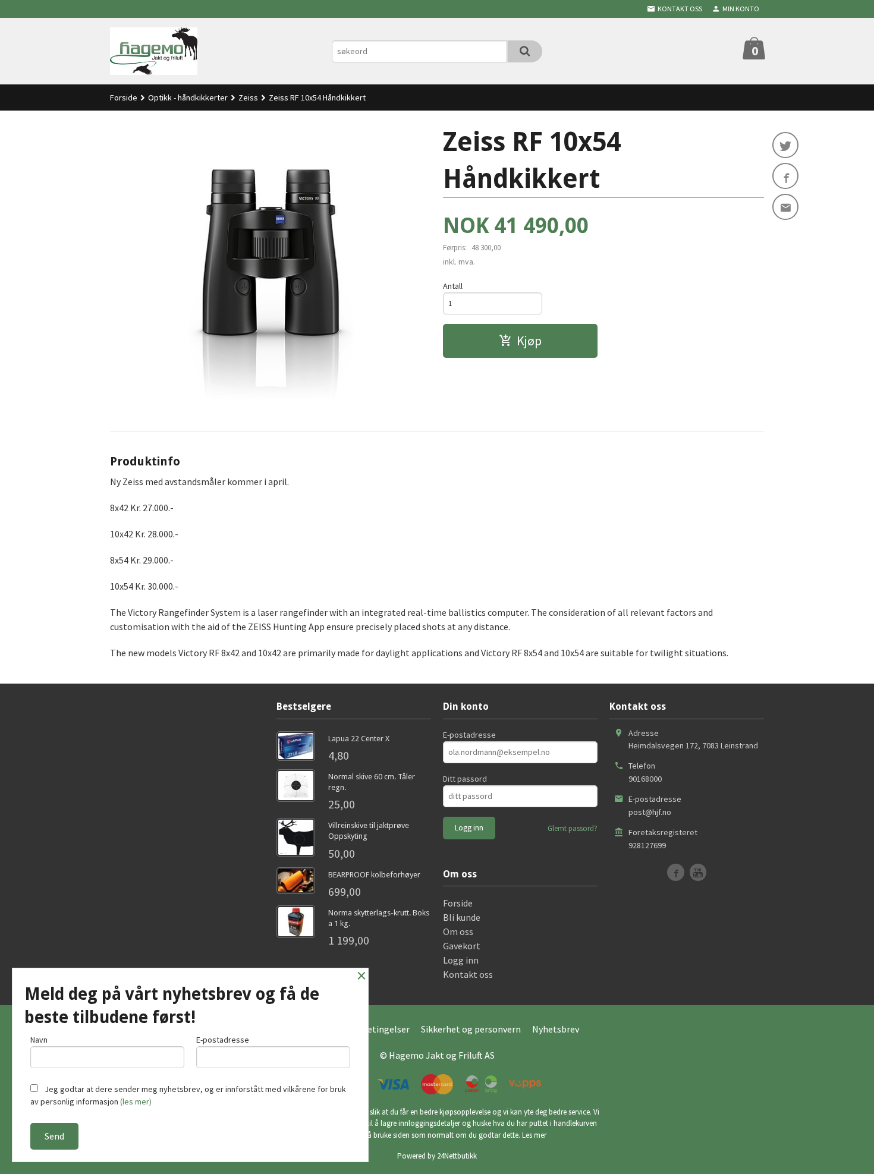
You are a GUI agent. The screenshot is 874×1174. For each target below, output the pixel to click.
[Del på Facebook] (785, 176)
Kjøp (529, 340)
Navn (39, 1039)
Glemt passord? (573, 828)
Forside (123, 97)
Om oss (458, 931)
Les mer (534, 1135)
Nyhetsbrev (555, 1029)
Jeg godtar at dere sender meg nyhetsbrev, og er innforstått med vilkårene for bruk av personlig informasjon (188, 1095)
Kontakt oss (468, 974)
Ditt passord (465, 778)
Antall (453, 286)
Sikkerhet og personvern (471, 1029)
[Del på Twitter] (785, 145)
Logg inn (461, 960)
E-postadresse (469, 734)
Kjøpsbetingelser (374, 1029)
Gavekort (461, 946)
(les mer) (136, 1101)
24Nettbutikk (457, 1156)
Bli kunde (461, 917)
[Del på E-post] (785, 207)
